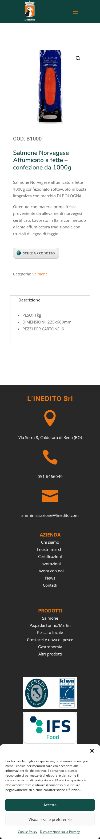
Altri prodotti (50, 654)
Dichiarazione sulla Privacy (60, 831)
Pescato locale (50, 632)
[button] (92, 750)
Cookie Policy (27, 831)
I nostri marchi (50, 549)
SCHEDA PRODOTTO (39, 253)
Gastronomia (50, 646)
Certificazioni (50, 556)
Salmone (40, 273)
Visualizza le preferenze (50, 819)
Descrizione (29, 300)
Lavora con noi (50, 570)
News (50, 578)
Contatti (50, 585)
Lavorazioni (50, 563)
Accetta (50, 804)
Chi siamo (50, 542)
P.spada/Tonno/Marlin (50, 625)
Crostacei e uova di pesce (50, 639)
